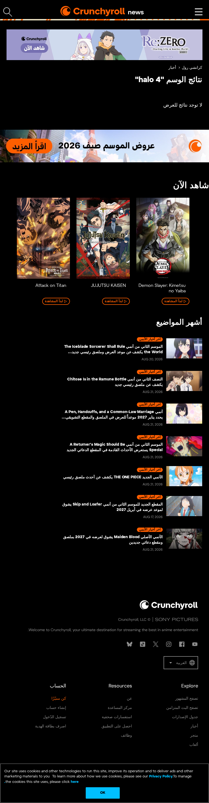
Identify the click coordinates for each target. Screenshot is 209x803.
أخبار (172, 68)
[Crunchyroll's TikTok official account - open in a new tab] (142, 644)
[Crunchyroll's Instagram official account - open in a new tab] (168, 644)
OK (102, 793)
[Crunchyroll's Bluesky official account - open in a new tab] (129, 644)
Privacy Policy (161, 776)
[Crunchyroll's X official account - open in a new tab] (155, 644)
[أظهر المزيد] (198, 12)
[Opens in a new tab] (104, 44)
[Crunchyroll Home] (168, 608)
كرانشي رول (192, 68)
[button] (181, 662)
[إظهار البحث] (8, 12)
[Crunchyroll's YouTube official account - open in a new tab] (194, 644)
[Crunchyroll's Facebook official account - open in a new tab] (181, 644)
